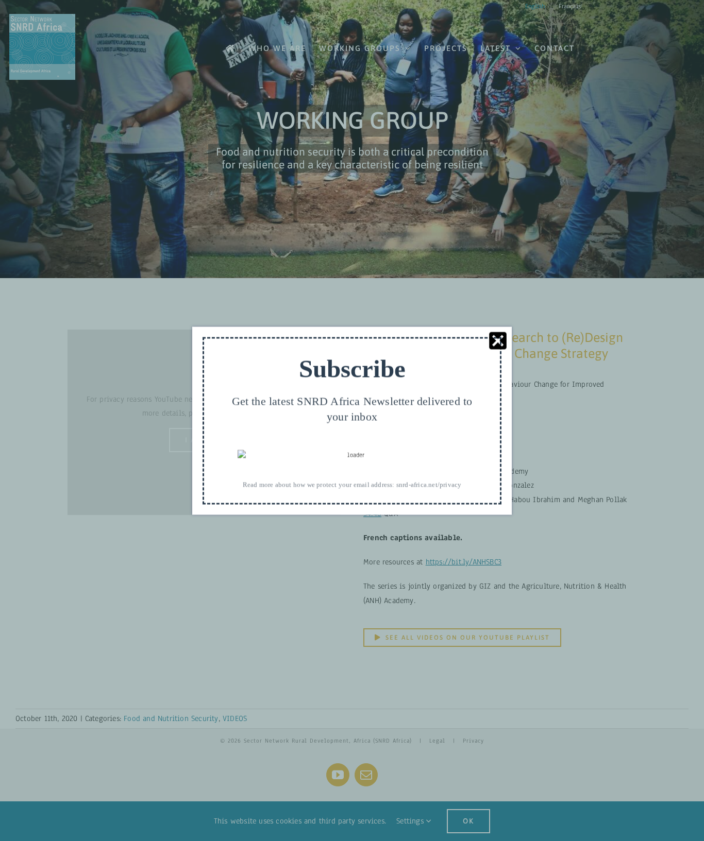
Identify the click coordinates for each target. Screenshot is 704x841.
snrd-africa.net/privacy (429, 484)
